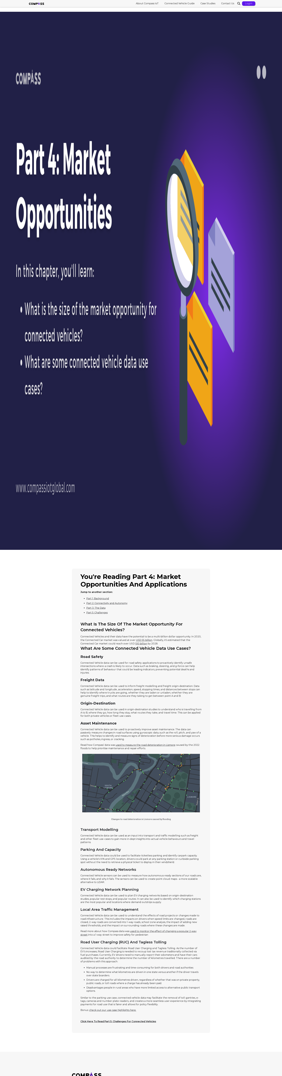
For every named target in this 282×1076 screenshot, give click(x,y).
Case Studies (207, 3)
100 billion (141, 643)
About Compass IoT (147, 3)
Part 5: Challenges (97, 612)
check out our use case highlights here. (112, 1010)
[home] (36, 3)
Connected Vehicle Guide (179, 3)
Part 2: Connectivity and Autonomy (106, 603)
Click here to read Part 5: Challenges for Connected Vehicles (118, 1021)
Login (248, 3)
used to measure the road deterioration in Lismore (145, 745)
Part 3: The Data (95, 608)
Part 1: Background (97, 598)
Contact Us (227, 3)
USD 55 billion (144, 640)
